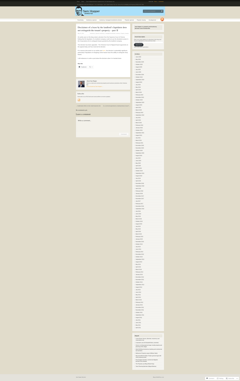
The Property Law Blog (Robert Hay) (145, 364)
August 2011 (139, 317)
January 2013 (139, 274)
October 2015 (139, 221)
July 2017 (138, 201)
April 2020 (138, 165)
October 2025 (139, 64)
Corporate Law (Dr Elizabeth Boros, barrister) (147, 342)
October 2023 (139, 100)
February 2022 (139, 125)
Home (78, 1)
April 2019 (138, 181)
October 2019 (139, 170)
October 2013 (139, 256)
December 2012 (140, 277)
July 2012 (138, 289)
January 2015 (139, 239)
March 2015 (139, 234)
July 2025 (138, 69)
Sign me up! (139, 44)
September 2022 (140, 115)
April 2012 (138, 297)
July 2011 (138, 320)
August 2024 (139, 82)
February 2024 (139, 95)
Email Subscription (140, 36)
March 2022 (139, 122)
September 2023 (140, 102)
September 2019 (140, 173)
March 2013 (139, 269)
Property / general (129, 20)
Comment (124, 134)
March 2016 (139, 219)
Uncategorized (152, 20)
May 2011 (138, 325)
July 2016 (138, 211)
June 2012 (138, 292)
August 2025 (139, 67)
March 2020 (139, 168)
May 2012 (138, 294)
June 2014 (138, 249)
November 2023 (140, 97)
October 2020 (139, 150)
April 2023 (138, 107)
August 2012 (139, 287)
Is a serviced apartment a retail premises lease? (116, 106)
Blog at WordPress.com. (158, 377)
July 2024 (138, 84)
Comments (161, 1)
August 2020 (139, 155)
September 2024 (140, 79)
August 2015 (139, 224)
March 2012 (139, 299)
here (104, 50)
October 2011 (139, 312)
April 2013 (138, 267)
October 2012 (139, 282)
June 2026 (138, 57)
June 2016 (138, 213)
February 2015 (139, 236)
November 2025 (140, 62)
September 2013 (140, 259)
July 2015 (138, 226)
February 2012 (139, 302)
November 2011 (140, 310)
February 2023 (139, 112)
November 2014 (140, 241)
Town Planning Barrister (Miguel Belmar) (146, 366)
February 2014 (139, 251)
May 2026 (138, 59)
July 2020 (138, 158)
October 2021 (139, 130)
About (82, 1)
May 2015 (138, 229)
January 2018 (139, 193)
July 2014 (138, 246)
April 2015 (138, 231)
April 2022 (138, 120)
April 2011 (138, 327)
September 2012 (140, 284)
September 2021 (140, 132)
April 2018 (138, 188)
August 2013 (139, 262)
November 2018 (140, 183)
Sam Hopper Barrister (81, 377)
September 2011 (140, 315)
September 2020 (140, 153)
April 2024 (138, 89)
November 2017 (140, 198)
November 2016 (140, 206)
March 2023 (139, 110)
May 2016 (138, 216)
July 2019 (138, 178)
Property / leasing (141, 20)
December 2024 (140, 74)
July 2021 (138, 138)
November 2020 (140, 148)
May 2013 (138, 264)
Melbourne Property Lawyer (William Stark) (147, 353)
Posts (155, 1)
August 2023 (139, 105)
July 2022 (138, 117)
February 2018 (139, 191)
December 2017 (140, 196)
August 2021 (139, 135)
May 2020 (138, 163)
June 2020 (138, 160)
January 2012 (139, 305)
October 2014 (139, 244)
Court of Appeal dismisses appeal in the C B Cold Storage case (100, 1)
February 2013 (139, 272)
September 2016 (140, 208)
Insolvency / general (91, 20)
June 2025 (138, 72)
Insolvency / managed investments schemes (110, 20)
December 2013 (140, 254)
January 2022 (139, 127)
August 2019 (139, 175)
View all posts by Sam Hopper (95, 86)
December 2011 (140, 307)
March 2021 (139, 140)
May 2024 (138, 87)
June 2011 (138, 322)
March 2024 (139, 92)
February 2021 (139, 143)
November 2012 (140, 279)
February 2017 (139, 203)
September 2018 (140, 186)
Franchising (80, 20)
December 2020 (140, 145)
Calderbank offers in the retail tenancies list (88, 106)
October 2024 (139, 77)
